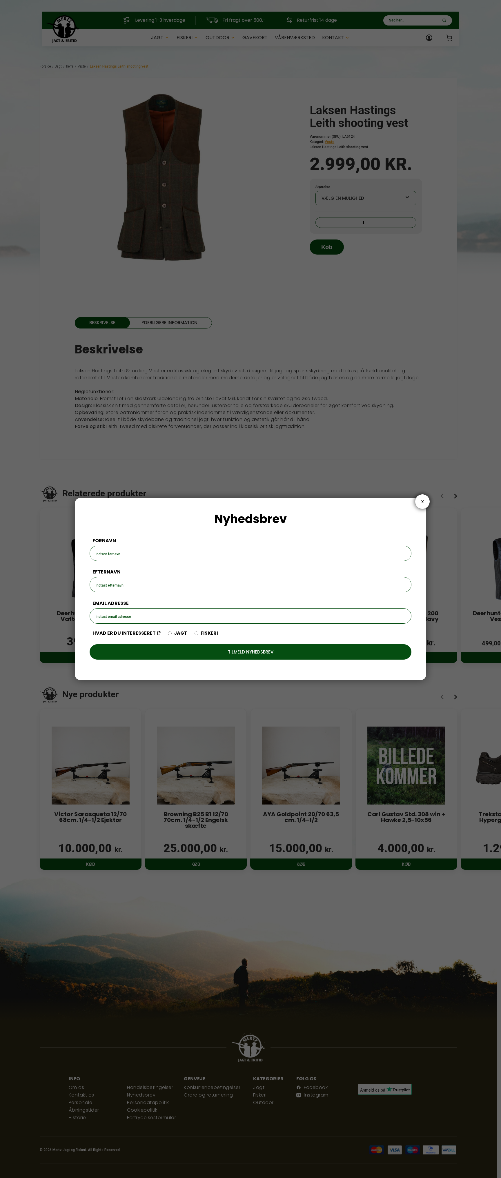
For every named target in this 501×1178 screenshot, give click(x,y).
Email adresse (110, 603)
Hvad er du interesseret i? (126, 633)
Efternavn (106, 572)
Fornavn (104, 540)
